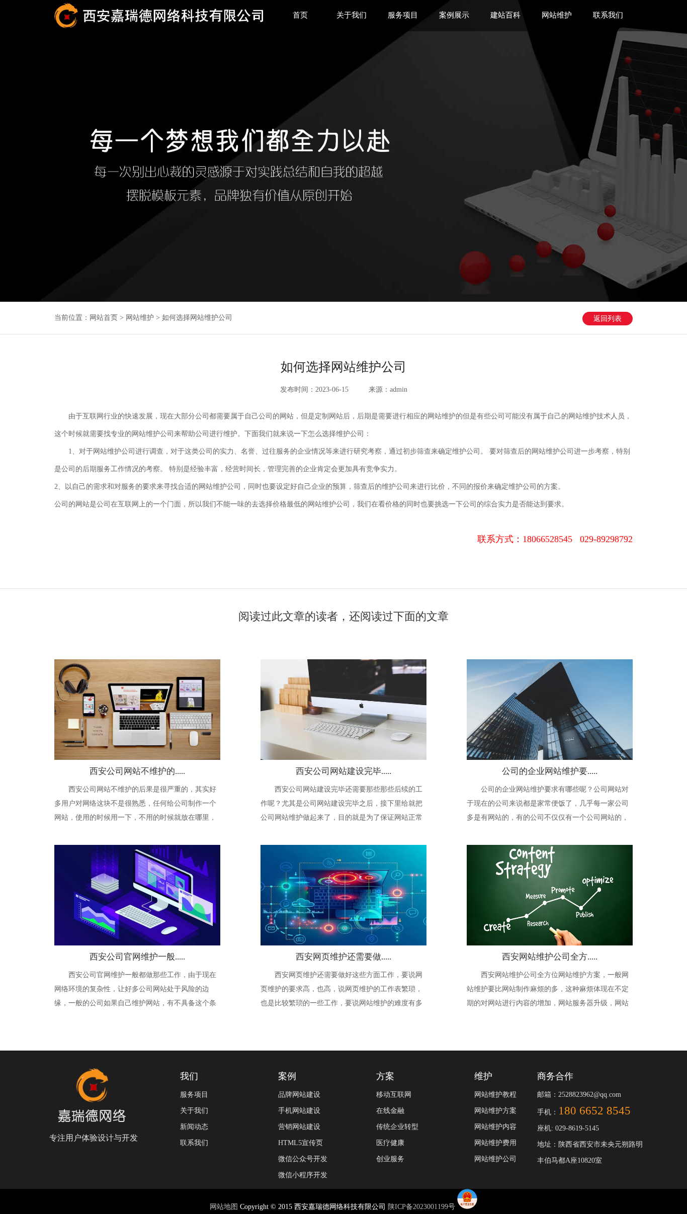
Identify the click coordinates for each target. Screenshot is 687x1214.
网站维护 (557, 15)
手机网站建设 (299, 1110)
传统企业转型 (397, 1127)
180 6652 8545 (594, 1110)
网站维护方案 (495, 1110)
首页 (300, 15)
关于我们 (351, 15)
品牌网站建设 (299, 1094)
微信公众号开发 (302, 1159)
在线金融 (390, 1110)
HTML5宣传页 (300, 1143)
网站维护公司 (495, 1159)
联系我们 (608, 15)
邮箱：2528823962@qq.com (579, 1094)
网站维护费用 (495, 1143)
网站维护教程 (495, 1094)
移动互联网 (393, 1094)
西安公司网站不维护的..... (137, 771)
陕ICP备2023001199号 (421, 1206)
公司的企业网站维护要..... (549, 771)
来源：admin (388, 389)
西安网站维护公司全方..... (549, 957)
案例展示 (454, 15)
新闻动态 (194, 1127)
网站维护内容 (495, 1127)
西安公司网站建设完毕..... (343, 771)
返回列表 (607, 318)
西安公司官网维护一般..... (137, 957)
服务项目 (403, 15)
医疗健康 (390, 1143)
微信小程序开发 (302, 1175)
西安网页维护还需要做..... (343, 957)
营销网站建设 (299, 1127)
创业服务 (390, 1159)
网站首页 (104, 317)
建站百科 (505, 15)
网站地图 (225, 1206)
